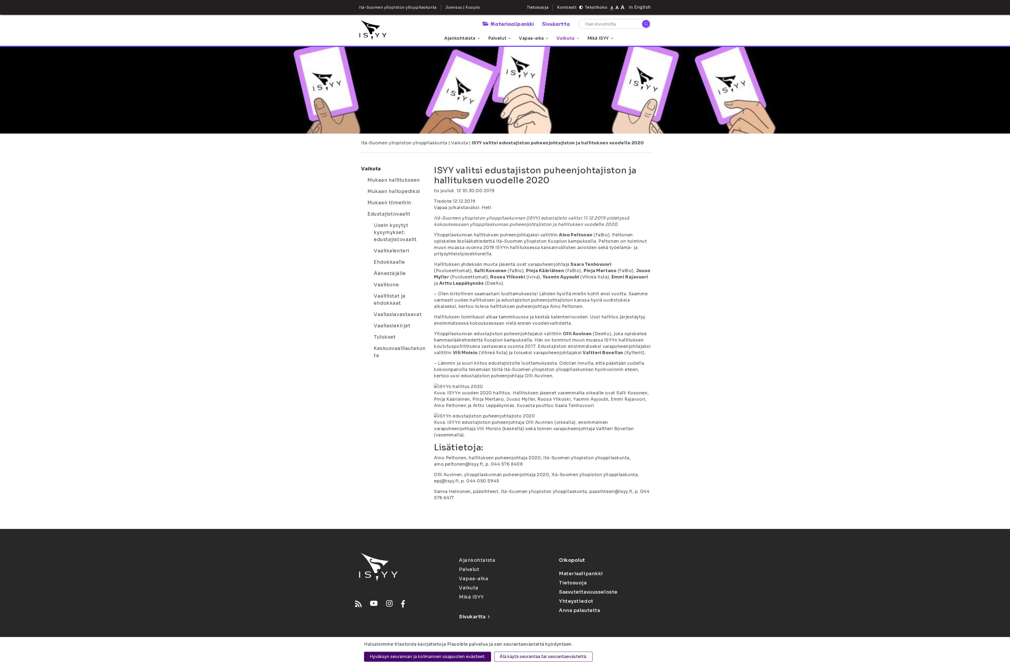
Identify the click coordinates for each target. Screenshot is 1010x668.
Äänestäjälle (390, 273)
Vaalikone (386, 285)
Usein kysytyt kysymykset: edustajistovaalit (395, 232)
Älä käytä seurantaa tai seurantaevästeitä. (543, 656)
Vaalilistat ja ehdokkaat (390, 299)
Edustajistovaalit (389, 214)
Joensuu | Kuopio (462, 7)
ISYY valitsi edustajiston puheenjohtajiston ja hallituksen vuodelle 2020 (558, 143)
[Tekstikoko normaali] (611, 7)
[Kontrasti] (581, 7)
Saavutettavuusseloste (588, 592)
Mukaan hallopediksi (393, 191)
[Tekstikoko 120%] (622, 7)
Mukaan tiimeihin (389, 203)
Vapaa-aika (531, 38)
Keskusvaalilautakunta (400, 351)
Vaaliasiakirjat (392, 326)
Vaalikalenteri (391, 251)
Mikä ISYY (598, 38)
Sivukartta (556, 24)
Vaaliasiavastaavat (398, 314)
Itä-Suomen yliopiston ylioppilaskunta (404, 143)
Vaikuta (566, 38)
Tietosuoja (538, 7)
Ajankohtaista (459, 38)
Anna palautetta (579, 610)
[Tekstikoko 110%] (617, 7)
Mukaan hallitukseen (393, 180)
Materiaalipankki (512, 24)
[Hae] (646, 24)
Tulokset (385, 337)
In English (640, 7)
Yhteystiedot (576, 601)
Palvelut (497, 38)
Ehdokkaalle (389, 262)
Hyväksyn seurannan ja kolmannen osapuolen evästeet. (428, 656)
